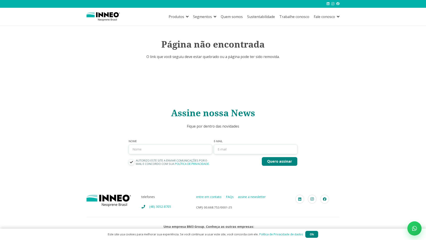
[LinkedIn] (328, 3)
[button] (187, 16)
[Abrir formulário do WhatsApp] (414, 228)
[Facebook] (337, 3)
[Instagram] (332, 4)
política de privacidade (192, 164)
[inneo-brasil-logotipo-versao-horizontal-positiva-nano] (103, 16)
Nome (133, 141)
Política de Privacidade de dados (281, 234)
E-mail (218, 141)
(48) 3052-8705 (160, 206)
